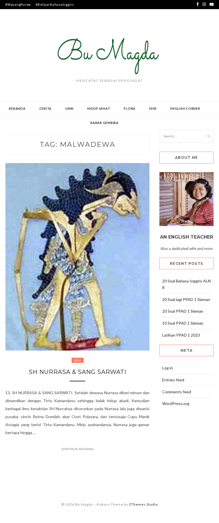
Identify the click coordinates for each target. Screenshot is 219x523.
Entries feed (173, 379)
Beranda (17, 108)
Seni (153, 108)
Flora (129, 108)
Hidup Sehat (98, 108)
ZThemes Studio (143, 504)
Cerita (45, 108)
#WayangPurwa (18, 4)
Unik (69, 108)
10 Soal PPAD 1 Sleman (182, 323)
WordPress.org (175, 403)
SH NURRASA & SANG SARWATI (77, 372)
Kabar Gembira (104, 123)
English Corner (185, 108)
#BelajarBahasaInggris (55, 4)
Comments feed (176, 391)
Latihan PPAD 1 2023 (181, 335)
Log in (167, 367)
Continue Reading (77, 449)
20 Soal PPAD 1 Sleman (182, 311)
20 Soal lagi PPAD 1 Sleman (186, 299)
